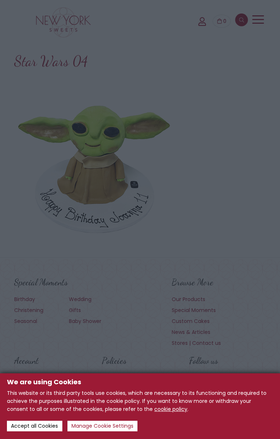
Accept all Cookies (34, 426)
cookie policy (170, 409)
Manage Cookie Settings (102, 426)
